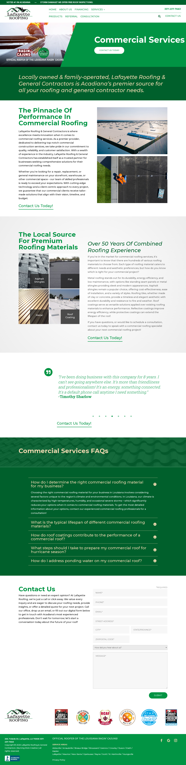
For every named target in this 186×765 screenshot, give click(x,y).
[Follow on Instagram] (176, 740)
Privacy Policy (58, 760)
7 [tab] (131, 416)
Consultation (89, 17)
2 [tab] (99, 416)
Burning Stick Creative (27, 748)
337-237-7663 (172, 9)
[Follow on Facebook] (161, 740)
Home (52, 10)
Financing (81, 10)
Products (55, 17)
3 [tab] (105, 416)
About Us (65, 10)
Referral (71, 17)
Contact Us (173, 16)
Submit (158, 695)
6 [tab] (124, 416)
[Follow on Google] (169, 740)
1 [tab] (93, 416)
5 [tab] (118, 416)
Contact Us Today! (109, 50)
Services (97, 10)
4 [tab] (112, 416)
